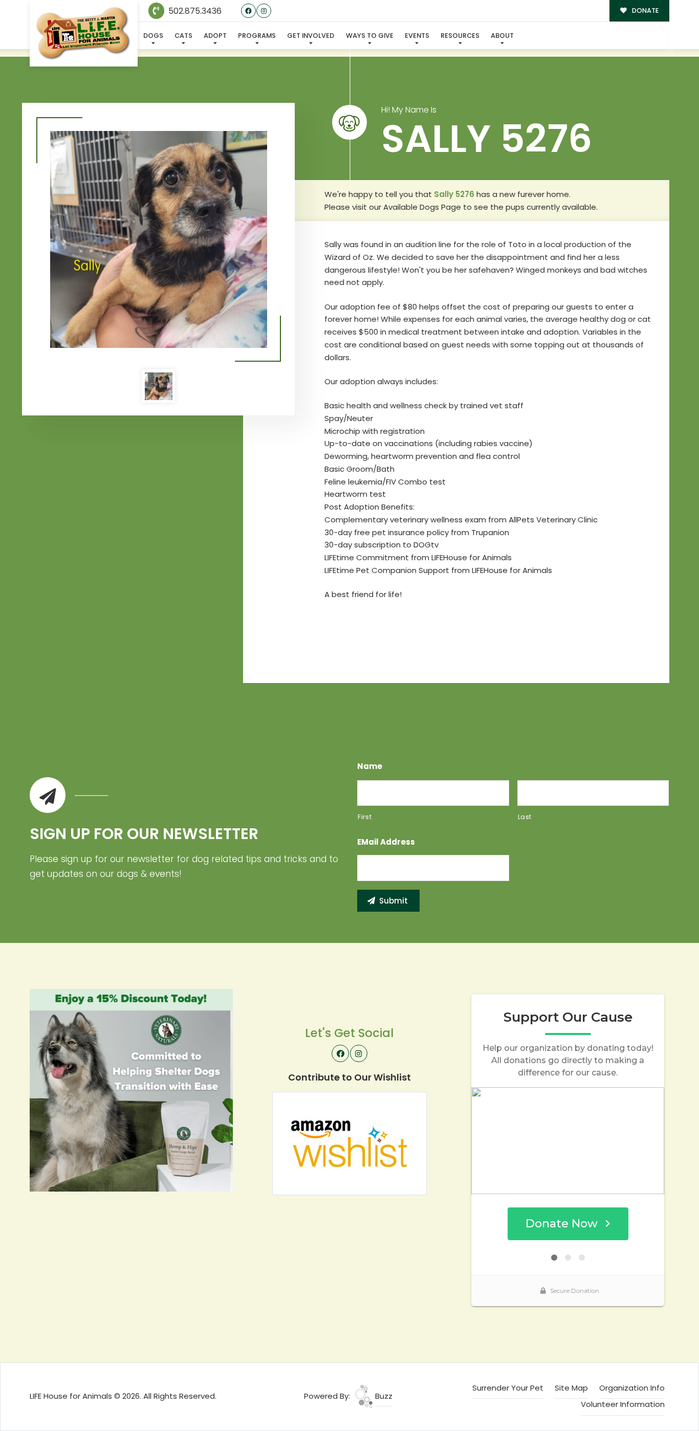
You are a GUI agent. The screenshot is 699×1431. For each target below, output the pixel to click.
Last (525, 816)
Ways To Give (370, 35)
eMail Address (386, 842)
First (365, 816)
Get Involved (310, 35)
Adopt (215, 35)
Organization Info (632, 1387)
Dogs (153, 35)
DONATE (644, 10)
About (502, 35)
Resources (460, 35)
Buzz (382, 1396)
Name (369, 766)
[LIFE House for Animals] (83, 33)
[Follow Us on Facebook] (248, 11)
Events (417, 35)
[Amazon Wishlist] (349, 1142)
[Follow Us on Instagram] (263, 11)
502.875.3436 (194, 11)
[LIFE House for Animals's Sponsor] (131, 1089)
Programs (257, 35)
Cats (183, 35)
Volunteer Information (623, 1404)
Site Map (571, 1387)
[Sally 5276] (158, 239)
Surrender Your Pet (507, 1387)
